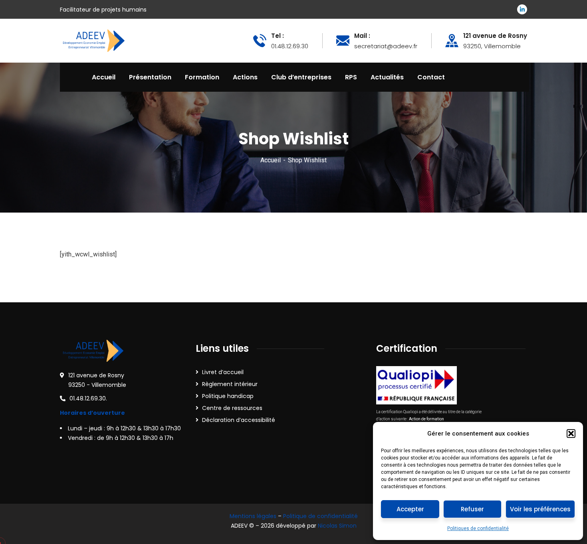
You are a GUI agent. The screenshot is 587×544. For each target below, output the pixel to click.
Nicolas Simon (337, 526)
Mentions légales (253, 516)
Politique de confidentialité (320, 516)
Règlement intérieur (230, 384)
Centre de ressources (232, 408)
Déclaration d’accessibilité (238, 420)
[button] (571, 434)
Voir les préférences (540, 509)
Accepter (410, 509)
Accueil (270, 160)
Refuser (472, 509)
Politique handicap (228, 396)
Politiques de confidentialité (478, 528)
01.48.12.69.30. (88, 398)
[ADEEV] (93, 40)
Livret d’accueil (223, 372)
